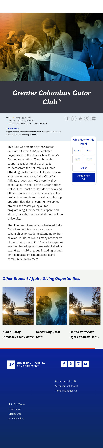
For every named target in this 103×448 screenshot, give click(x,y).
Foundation (15, 409)
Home (8, 117)
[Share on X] (87, 121)
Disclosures (15, 413)
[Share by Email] (94, 121)
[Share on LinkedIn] (74, 121)
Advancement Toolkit (66, 386)
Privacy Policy (16, 418)
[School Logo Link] (28, 364)
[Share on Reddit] (81, 121)
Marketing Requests (66, 390)
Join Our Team (17, 404)
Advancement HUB (65, 381)
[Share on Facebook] (68, 121)
